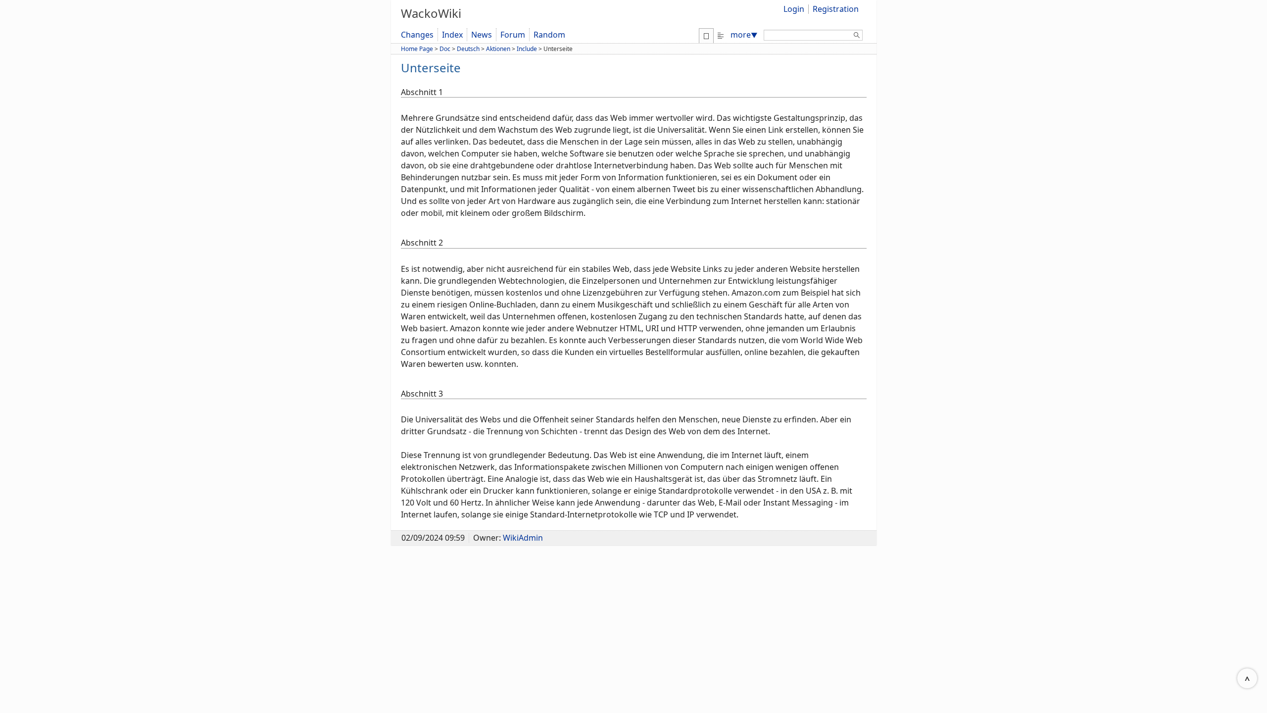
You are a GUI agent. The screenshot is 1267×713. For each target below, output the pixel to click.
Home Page (417, 49)
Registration (836, 8)
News (481, 34)
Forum (512, 34)
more (744, 34)
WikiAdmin (523, 537)
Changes (417, 34)
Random (549, 34)
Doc (444, 49)
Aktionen (498, 49)
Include (527, 49)
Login (793, 8)
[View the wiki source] (721, 34)
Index (452, 34)
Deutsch (468, 49)
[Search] (857, 36)
